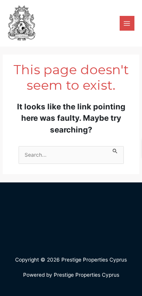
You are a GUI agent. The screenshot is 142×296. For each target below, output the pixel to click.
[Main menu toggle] (127, 23)
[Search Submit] (115, 150)
